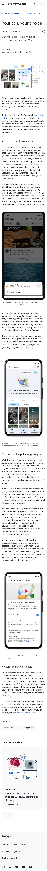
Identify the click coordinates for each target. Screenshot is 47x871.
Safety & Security (10, 728)
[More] (43, 304)
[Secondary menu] (42, 4)
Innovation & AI (16, 13)
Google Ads (28, 728)
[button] (44, 31)
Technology (30, 13)
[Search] (35, 4)
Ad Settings (7, 695)
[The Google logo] (6, 836)
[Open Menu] (3, 4)
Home (4, 13)
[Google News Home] (16, 4)
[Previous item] (5, 815)
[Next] (43, 13)
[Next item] (11, 815)
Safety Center (30, 713)
